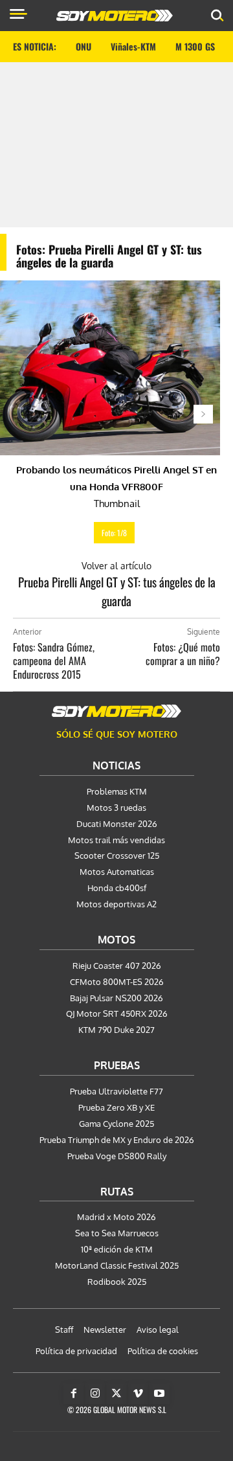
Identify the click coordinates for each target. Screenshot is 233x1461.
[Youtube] (159, 1393)
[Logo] (114, 15)
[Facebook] (73, 1393)
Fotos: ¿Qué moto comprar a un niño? (183, 653)
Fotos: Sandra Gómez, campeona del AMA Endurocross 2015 (53, 660)
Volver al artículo (116, 565)
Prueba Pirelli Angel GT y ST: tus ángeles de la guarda (117, 590)
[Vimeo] (138, 1393)
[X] (116, 1393)
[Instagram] (95, 1393)
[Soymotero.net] (116, 711)
